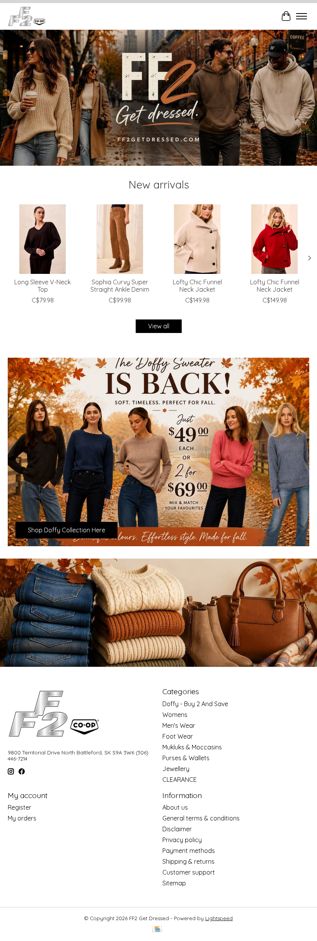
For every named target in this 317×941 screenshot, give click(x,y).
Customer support (188, 872)
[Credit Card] (157, 929)
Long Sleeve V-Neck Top (42, 285)
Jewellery (175, 769)
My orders (22, 818)
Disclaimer (177, 829)
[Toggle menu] (301, 16)
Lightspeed (219, 918)
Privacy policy (182, 840)
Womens (174, 714)
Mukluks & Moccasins (192, 747)
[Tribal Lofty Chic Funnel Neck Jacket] (197, 239)
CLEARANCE (179, 779)
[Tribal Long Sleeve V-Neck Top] (42, 239)
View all (158, 326)
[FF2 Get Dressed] (27, 16)
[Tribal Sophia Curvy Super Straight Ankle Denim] (120, 239)
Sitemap (174, 883)
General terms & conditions (201, 818)
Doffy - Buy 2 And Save (195, 704)
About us (175, 807)
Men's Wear (178, 725)
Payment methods (188, 850)
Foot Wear (177, 736)
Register (19, 807)
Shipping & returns (188, 861)
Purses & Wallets (186, 758)
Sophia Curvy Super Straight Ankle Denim (119, 285)
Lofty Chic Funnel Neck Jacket (197, 285)
